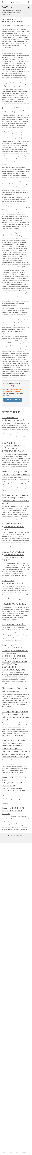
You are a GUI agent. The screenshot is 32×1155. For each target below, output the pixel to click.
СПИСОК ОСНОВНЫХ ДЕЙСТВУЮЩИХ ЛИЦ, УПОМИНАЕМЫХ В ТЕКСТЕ (13, 555)
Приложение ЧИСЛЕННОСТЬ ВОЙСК (14, 582)
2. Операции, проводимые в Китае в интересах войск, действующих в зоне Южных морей (15, 499)
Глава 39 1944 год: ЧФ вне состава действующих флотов (16, 473)
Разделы (19, 835)
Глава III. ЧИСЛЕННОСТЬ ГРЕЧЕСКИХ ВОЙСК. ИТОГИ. (14, 811)
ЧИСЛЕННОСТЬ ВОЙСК (14, 603)
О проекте (11, 835)
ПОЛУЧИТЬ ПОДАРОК (12, 399)
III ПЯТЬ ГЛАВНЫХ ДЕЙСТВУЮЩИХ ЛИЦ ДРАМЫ (13, 526)
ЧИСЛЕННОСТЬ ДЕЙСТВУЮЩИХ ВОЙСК (14, 419)
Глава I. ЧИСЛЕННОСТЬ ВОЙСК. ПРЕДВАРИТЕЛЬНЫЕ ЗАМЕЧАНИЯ (14, 781)
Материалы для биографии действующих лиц (14, 689)
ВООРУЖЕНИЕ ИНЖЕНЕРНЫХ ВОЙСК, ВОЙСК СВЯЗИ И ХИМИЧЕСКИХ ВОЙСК (14, 446)
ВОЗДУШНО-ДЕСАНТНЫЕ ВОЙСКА (12, 1153)
